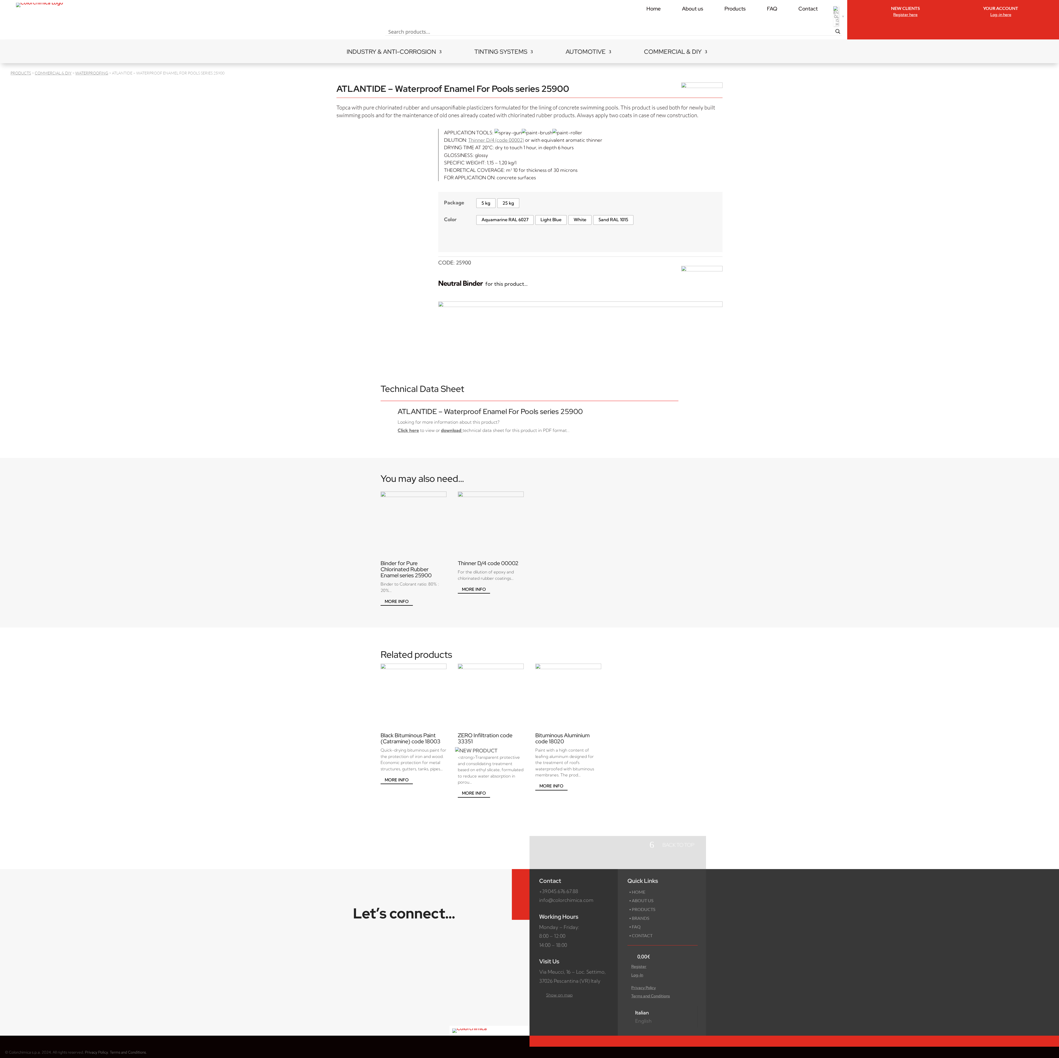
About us (692, 8)
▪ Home (637, 891)
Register (638, 966)
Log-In (637, 974)
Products (735, 8)
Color (450, 219)
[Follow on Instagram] (520, 894)
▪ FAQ (635, 926)
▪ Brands (639, 918)
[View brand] (702, 86)
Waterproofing (91, 73)
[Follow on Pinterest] (520, 907)
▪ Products (642, 909)
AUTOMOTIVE (586, 53)
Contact (808, 8)
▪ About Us (641, 900)
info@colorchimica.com (566, 900)
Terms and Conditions (650, 995)
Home (653, 8)
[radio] (486, 203)
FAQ (772, 8)
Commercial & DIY (53, 73)
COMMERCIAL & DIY (673, 53)
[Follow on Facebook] (520, 881)
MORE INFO (397, 601)
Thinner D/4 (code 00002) (496, 140)
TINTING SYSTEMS (500, 53)
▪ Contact (640, 935)
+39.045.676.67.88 (558, 891)
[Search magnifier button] (838, 31)
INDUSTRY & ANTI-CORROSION (391, 53)
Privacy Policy (643, 987)
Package (454, 202)
